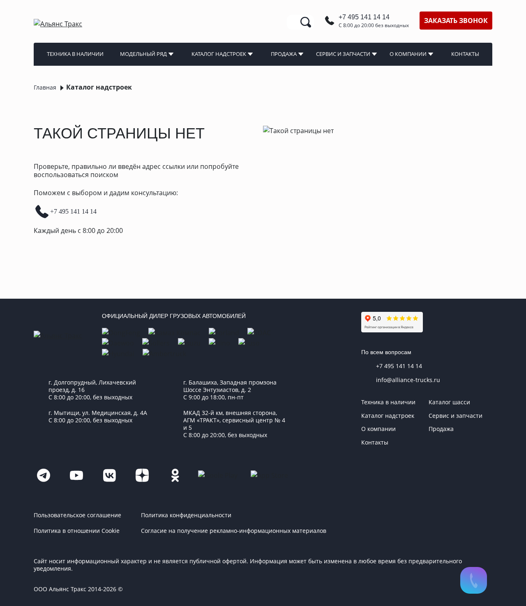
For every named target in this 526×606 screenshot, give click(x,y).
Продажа (284, 54)
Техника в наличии (75, 54)
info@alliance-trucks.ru (408, 380)
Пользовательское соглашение (77, 515)
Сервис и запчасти (343, 54)
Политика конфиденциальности (186, 515)
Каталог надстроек (218, 54)
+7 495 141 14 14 (364, 17)
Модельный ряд (143, 54)
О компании (408, 54)
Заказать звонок (456, 20)
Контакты (465, 54)
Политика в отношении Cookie (77, 531)
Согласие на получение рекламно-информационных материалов (233, 531)
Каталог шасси (449, 402)
